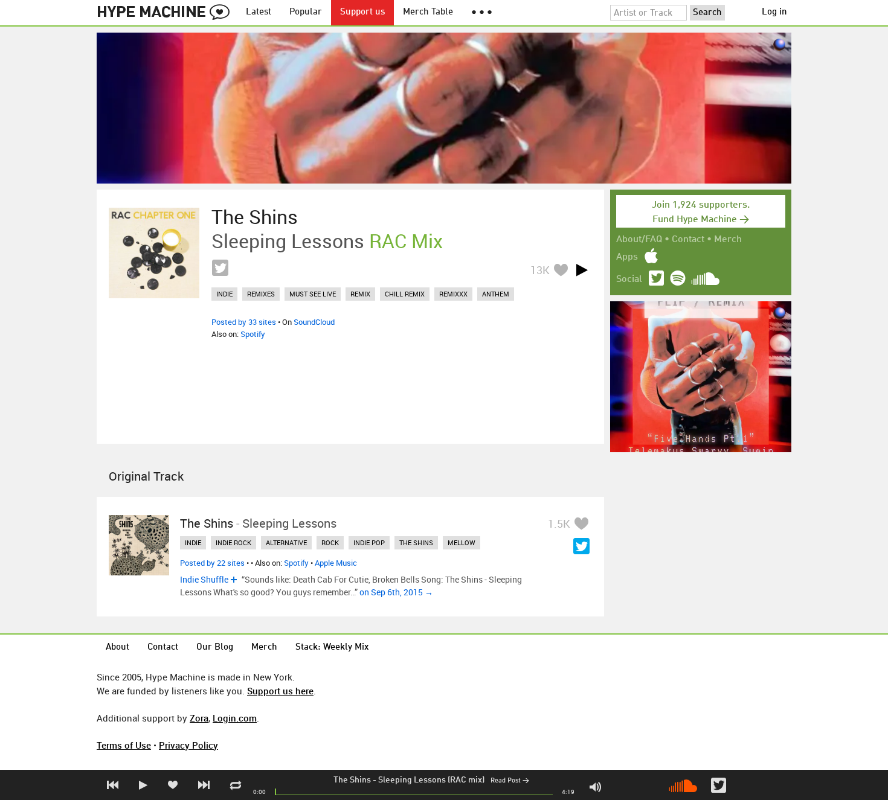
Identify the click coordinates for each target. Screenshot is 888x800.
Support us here (280, 691)
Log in (774, 12)
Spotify (252, 333)
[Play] (581, 270)
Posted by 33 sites (243, 321)
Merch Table (428, 12)
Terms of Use (124, 745)
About (117, 647)
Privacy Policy (188, 745)
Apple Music (336, 562)
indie (224, 293)
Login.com (235, 718)
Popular (305, 12)
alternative (286, 542)
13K (540, 269)
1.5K (559, 523)
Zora (199, 718)
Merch (728, 240)
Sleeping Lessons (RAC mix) (431, 780)
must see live (312, 293)
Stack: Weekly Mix (332, 647)
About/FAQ (639, 240)
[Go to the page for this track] (154, 253)
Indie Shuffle (204, 579)
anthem (495, 293)
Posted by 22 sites (212, 562)
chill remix (405, 293)
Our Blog (214, 647)
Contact (688, 240)
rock (330, 542)
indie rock (233, 542)
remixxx (453, 293)
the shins (416, 542)
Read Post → (510, 781)
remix (360, 293)
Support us (362, 12)
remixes (261, 293)
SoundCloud (314, 321)
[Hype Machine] (167, 12)
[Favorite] (560, 269)
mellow (461, 542)
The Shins (352, 780)
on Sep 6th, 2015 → (396, 592)
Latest (258, 12)
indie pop (369, 542)
